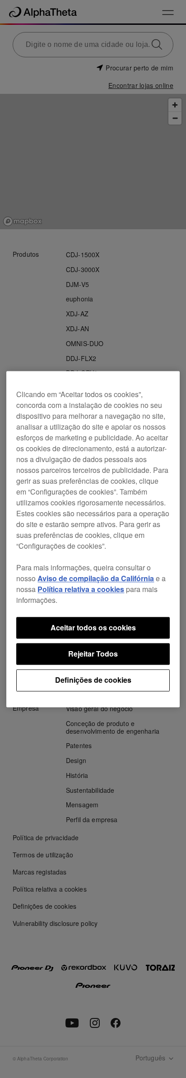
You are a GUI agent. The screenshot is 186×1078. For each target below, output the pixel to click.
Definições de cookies (93, 680)
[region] (92, 539)
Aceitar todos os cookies (93, 627)
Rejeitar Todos (93, 653)
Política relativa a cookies (80, 589)
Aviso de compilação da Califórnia (95, 578)
